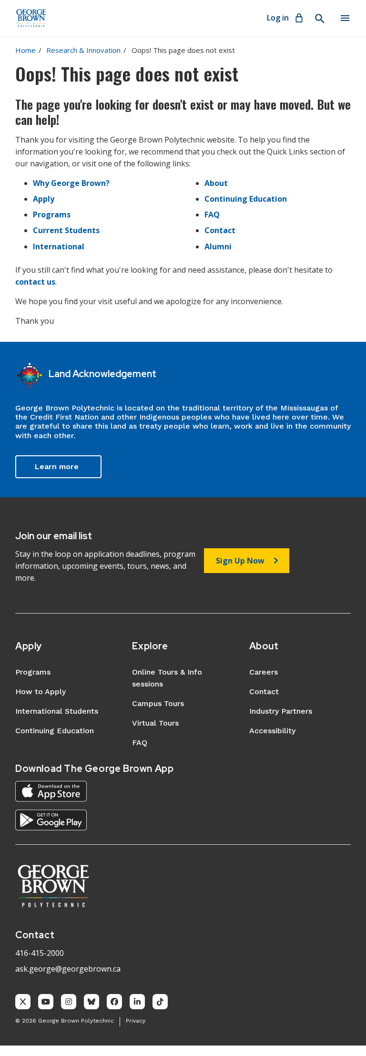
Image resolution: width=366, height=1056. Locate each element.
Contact (219, 230)
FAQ (212, 214)
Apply (43, 199)
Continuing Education (245, 199)
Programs (52, 214)
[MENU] (345, 18)
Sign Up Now (240, 560)
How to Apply (40, 691)
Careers (263, 672)
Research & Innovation (83, 50)
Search (319, 18)
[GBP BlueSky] (91, 1001)
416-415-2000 (39, 953)
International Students (56, 711)
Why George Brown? (71, 183)
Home (25, 50)
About (216, 183)
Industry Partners (280, 711)
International (58, 246)
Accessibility (272, 730)
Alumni (218, 246)
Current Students (66, 230)
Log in (278, 17)
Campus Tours (158, 703)
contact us (35, 282)
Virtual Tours (155, 723)
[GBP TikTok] (160, 1001)
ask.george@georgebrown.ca (68, 969)
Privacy (135, 1020)
